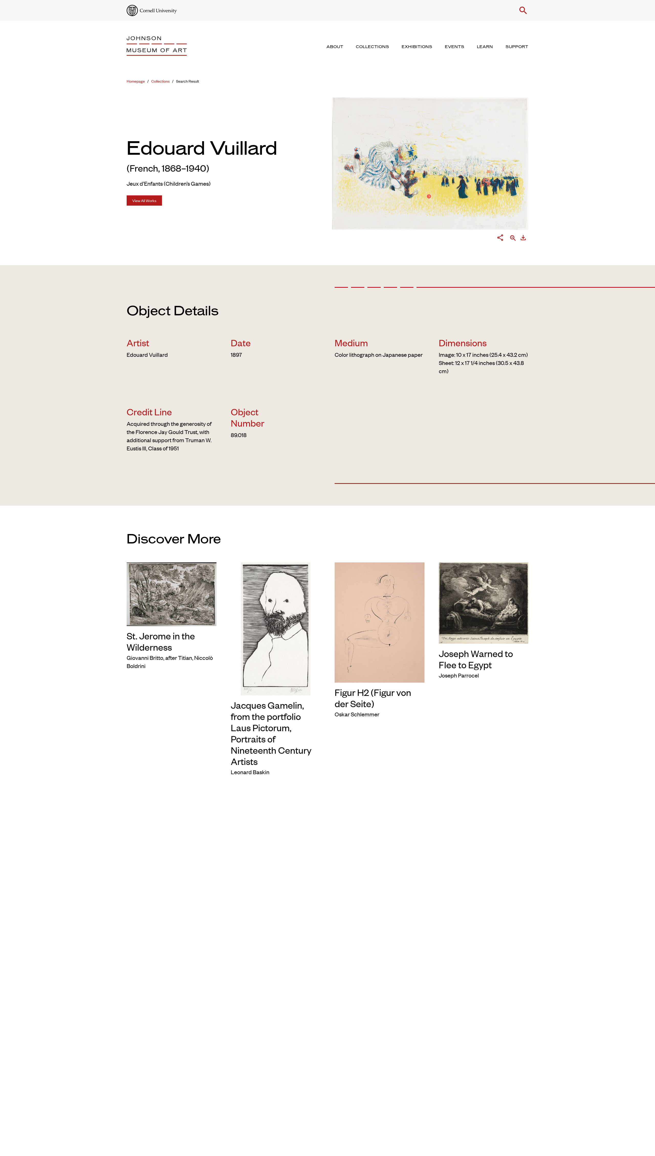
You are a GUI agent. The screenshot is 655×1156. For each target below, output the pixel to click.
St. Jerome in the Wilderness (161, 641)
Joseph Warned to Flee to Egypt (476, 658)
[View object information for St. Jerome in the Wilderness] (171, 593)
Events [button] (454, 47)
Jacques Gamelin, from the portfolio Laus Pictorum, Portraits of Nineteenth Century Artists (271, 733)
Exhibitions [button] (417, 47)
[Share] (500, 238)
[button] (523, 10)
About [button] (334, 47)
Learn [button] (485, 47)
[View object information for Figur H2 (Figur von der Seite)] (379, 621)
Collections (160, 81)
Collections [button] (372, 47)
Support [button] (517, 47)
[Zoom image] (513, 238)
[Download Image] (523, 238)
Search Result (187, 81)
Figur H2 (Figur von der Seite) (373, 697)
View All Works (144, 200)
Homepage (136, 81)
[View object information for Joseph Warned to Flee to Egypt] (484, 602)
